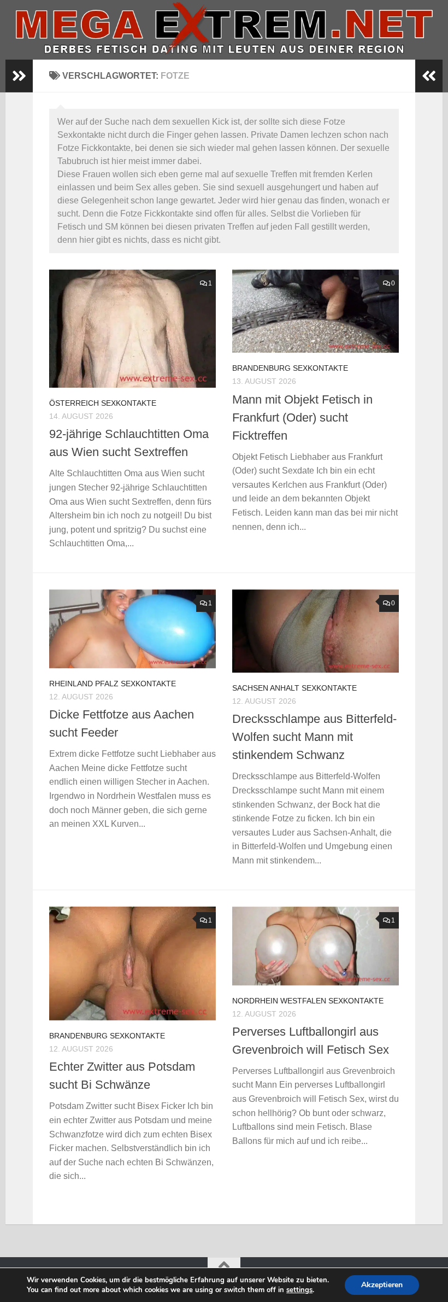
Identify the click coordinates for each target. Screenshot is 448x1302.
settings (299, 1290)
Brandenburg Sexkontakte (290, 368)
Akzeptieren (382, 1285)
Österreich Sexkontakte (102, 403)
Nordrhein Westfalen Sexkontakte (308, 1000)
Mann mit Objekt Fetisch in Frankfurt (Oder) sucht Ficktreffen (302, 417)
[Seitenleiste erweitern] (19, 76)
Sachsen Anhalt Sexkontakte (294, 688)
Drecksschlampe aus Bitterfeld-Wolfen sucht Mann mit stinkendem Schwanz (314, 737)
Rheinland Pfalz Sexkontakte (112, 683)
